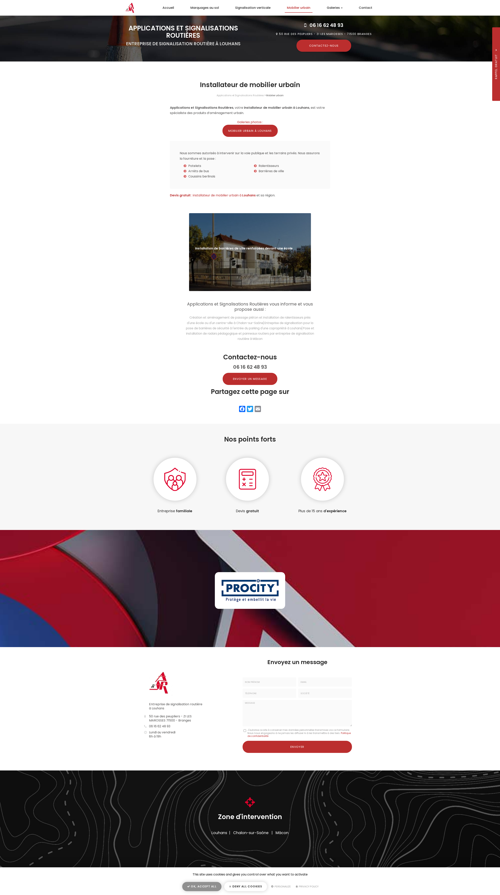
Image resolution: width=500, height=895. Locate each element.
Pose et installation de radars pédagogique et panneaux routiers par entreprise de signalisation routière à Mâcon (250, 333)
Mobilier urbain (298, 7)
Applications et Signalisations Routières (240, 95)
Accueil (168, 7)
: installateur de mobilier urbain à (213, 195)
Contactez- (324, 46)
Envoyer (297, 747)
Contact (365, 7)
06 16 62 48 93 (326, 25)
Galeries (334, 7)
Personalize (282, 886)
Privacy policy (308, 886)
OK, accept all (203, 886)
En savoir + (250, 252)
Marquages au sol (204, 7)
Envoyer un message (250, 379)
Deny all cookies (247, 886)
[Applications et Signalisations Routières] (128, 8)
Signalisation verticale (253, 7)
